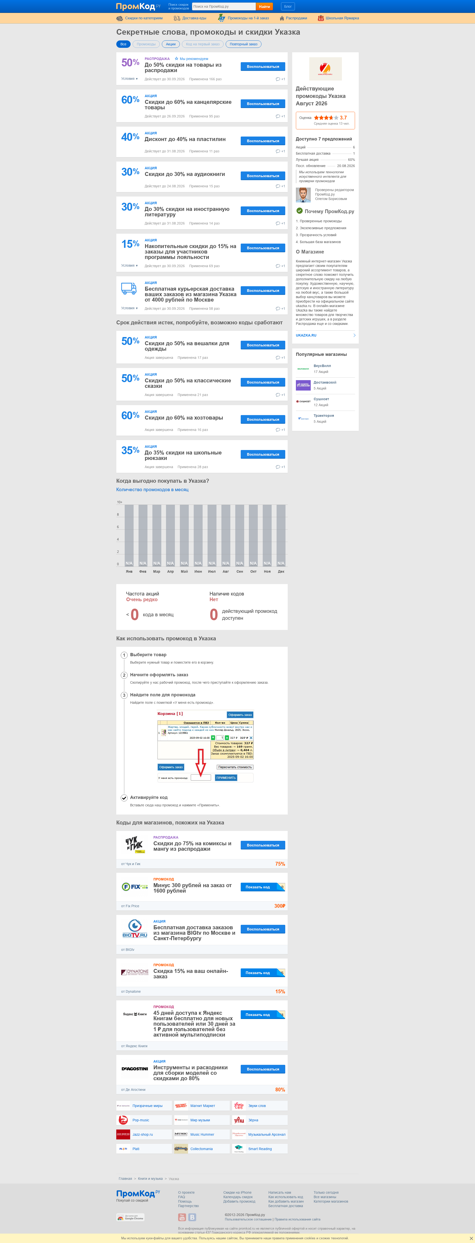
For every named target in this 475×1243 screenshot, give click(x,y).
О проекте (186, 1192)
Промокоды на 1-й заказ (248, 18)
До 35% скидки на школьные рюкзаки (183, 455)
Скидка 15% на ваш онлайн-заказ (190, 974)
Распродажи (296, 18)
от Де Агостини (133, 1090)
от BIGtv (127, 950)
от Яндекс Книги (134, 1046)
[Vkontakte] (192, 1217)
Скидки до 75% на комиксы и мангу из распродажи (192, 846)
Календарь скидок (238, 1197)
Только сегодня (326, 1192)
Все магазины (325, 1197)
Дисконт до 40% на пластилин (185, 139)
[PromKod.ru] (138, 6)
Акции (171, 44)
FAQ (181, 1197)
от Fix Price (130, 906)
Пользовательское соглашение (248, 1219)
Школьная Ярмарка (342, 18)
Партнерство (188, 1206)
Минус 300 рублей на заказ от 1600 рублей (192, 888)
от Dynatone (131, 991)
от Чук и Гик (130, 864)
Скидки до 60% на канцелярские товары (188, 105)
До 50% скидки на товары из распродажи (183, 67)
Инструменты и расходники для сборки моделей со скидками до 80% (190, 1072)
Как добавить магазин (286, 1201)
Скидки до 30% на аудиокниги (185, 174)
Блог (288, 6)
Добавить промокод (239, 1201)
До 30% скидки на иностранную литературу (187, 212)
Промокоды (146, 44)
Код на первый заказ (202, 44)
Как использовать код (285, 1197)
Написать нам (279, 1192)
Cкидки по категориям (144, 18)
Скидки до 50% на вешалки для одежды (187, 346)
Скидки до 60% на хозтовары (184, 418)
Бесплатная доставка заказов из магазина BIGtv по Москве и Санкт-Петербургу (194, 932)
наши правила (274, 1238)
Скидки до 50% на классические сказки (188, 383)
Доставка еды (194, 18)
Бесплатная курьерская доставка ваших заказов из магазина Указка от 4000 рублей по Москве (191, 294)
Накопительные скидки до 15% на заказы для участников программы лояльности (190, 251)
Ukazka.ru (306, 335)
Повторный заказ (243, 44)
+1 (283, 79)
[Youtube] (182, 1217)
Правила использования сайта (297, 1219)
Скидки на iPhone (237, 1192)
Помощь (185, 1201)
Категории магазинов (331, 1201)
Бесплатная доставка (285, 1206)
